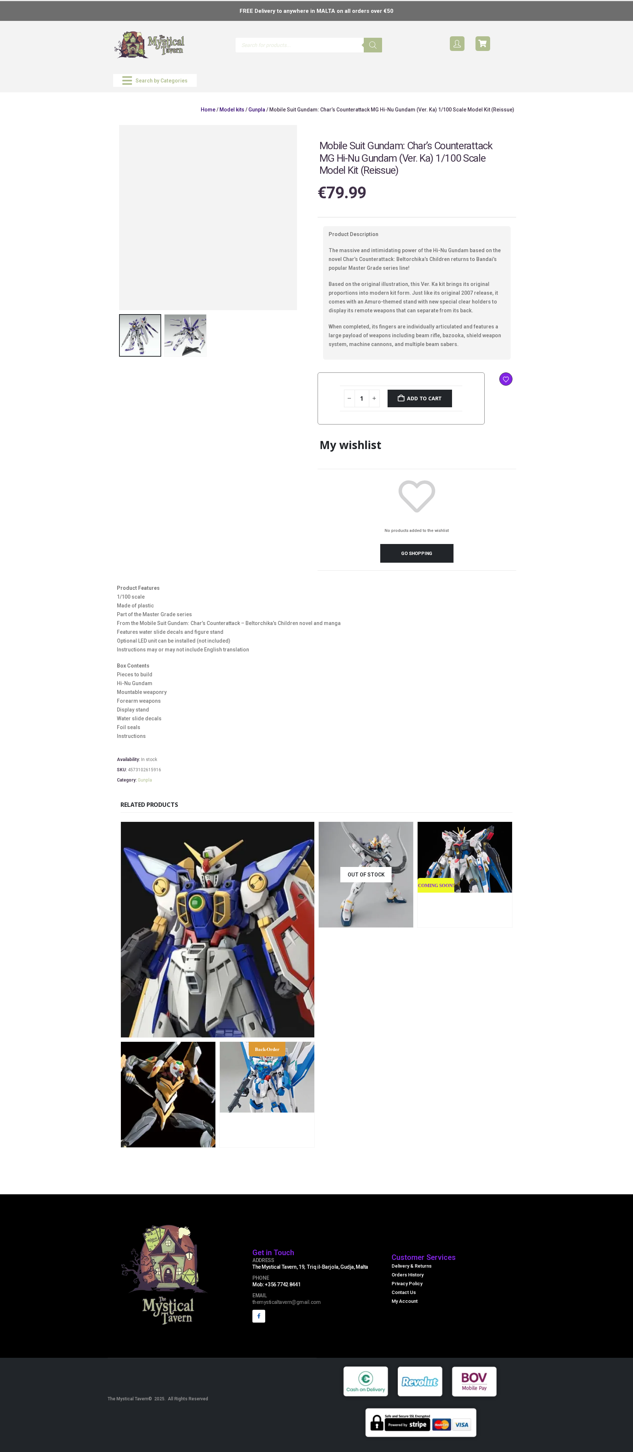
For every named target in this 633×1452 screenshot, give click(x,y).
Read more (390, 921)
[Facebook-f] (258, 1316)
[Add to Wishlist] (505, 379)
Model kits (231, 110)
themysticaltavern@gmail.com (286, 1302)
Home (208, 110)
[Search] (373, 45)
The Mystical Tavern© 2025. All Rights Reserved (158, 1398)
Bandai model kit (143, 1107)
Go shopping (416, 553)
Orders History (407, 1275)
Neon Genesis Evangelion (201, 1107)
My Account (405, 1301)
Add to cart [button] (266, 1031)
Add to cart (424, 398)
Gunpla (256, 110)
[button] (155, 80)
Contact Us (404, 1292)
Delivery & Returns (412, 1266)
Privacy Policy (407, 1283)
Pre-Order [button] (488, 921)
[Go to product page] (217, 929)
